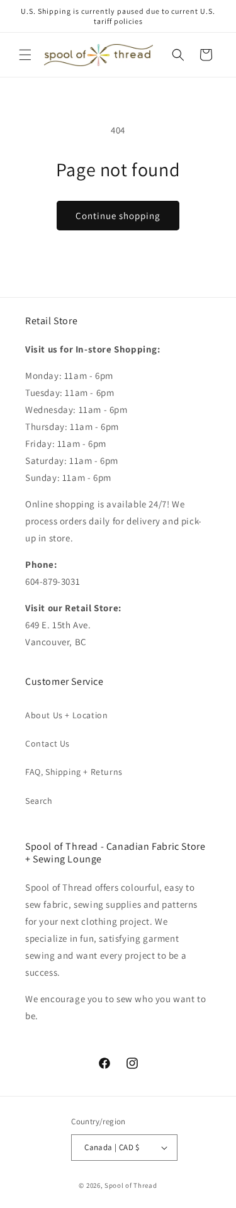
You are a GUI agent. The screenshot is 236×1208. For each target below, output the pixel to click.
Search (39, 800)
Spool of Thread (130, 1185)
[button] (25, 55)
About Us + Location (66, 715)
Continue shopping (118, 216)
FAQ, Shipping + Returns (74, 771)
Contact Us (47, 743)
